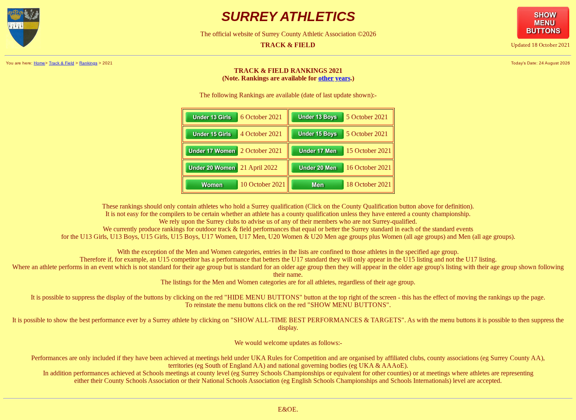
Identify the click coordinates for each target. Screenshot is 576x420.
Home (39, 63)
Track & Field (61, 63)
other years (334, 78)
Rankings (88, 63)
